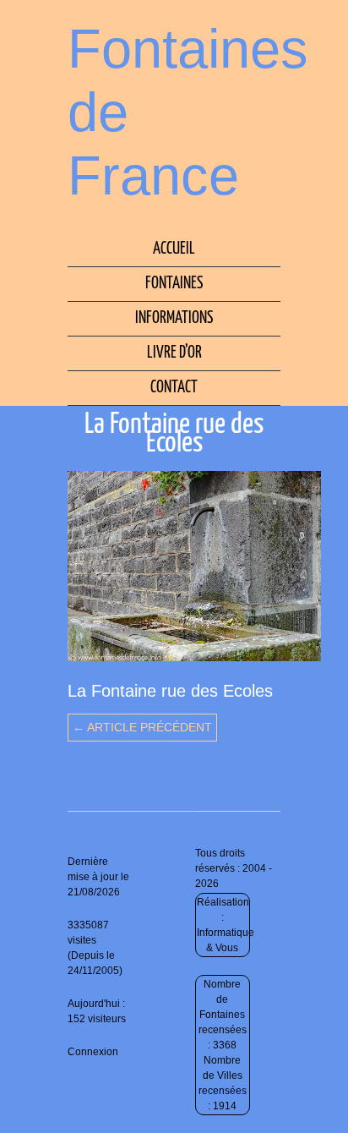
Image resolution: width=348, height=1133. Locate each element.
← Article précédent (142, 727)
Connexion (93, 1052)
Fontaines (174, 284)
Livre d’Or (174, 353)
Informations (174, 318)
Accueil (174, 249)
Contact (174, 388)
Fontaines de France (188, 112)
